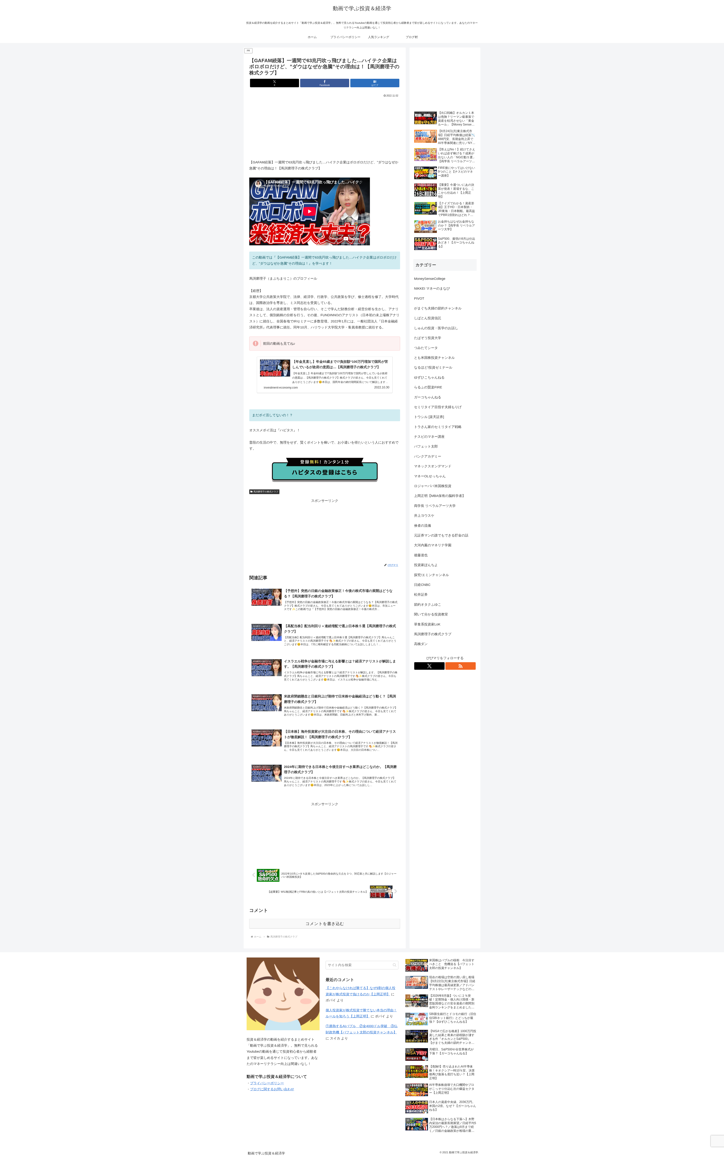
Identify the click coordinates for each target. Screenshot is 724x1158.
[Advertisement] (324, 126)
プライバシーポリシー (267, 1083)
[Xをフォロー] (429, 666)
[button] (394, 965)
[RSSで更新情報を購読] (460, 666)
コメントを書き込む (324, 923)
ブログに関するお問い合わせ (272, 1089)
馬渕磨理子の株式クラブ (265, 491)
